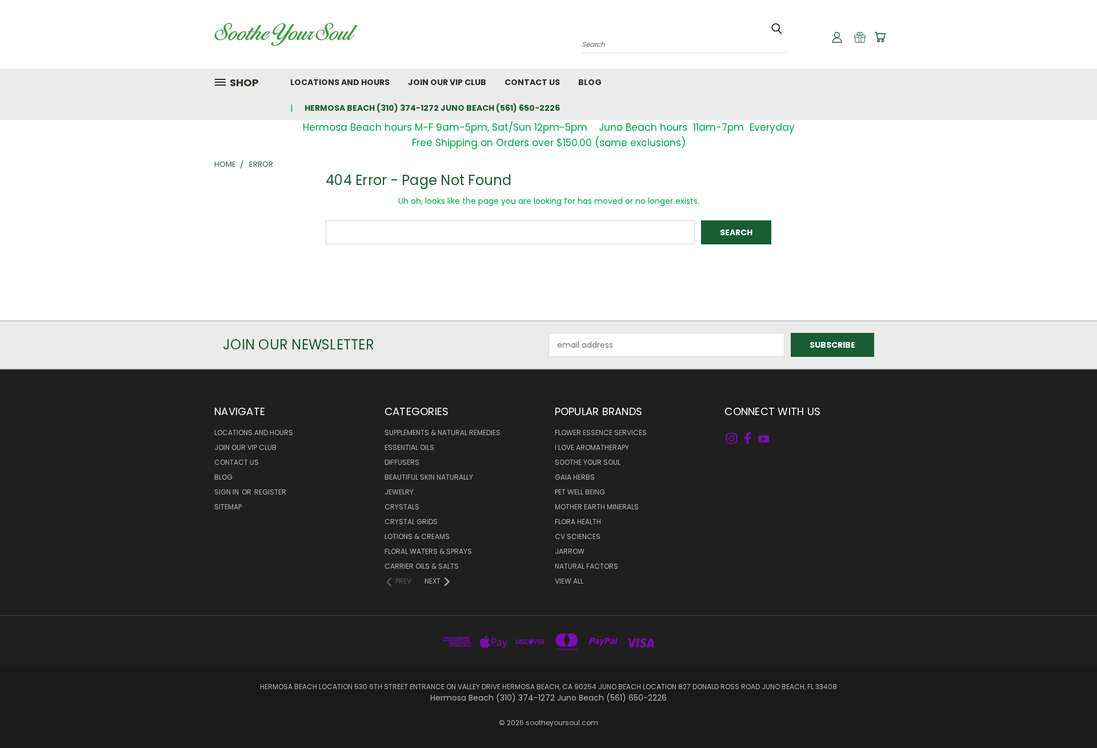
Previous (1067, 712)
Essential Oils (409, 447)
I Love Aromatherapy (592, 447)
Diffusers (402, 462)
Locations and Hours (340, 82)
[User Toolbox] (837, 37)
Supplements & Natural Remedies (443, 432)
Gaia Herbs (575, 477)
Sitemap (228, 507)
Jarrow (569, 551)
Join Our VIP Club (447, 82)
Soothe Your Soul (587, 462)
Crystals (402, 507)
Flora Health (578, 521)
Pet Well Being (580, 492)
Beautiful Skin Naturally (429, 477)
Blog (590, 82)
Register (270, 492)
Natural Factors (586, 566)
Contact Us (532, 82)
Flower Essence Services (601, 432)
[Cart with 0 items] (880, 37)
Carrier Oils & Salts (422, 566)
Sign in (227, 492)
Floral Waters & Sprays (428, 551)
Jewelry (399, 492)
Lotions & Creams (417, 536)
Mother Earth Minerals (597, 507)
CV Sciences (577, 536)
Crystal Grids (411, 521)
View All (569, 581)
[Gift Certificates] (860, 37)
